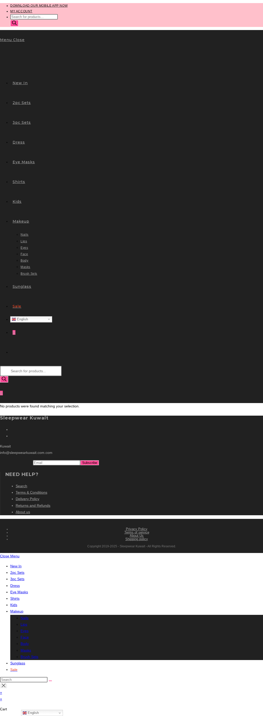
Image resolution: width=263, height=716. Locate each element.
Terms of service (136, 532)
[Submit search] (50, 680)
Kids (13, 605)
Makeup (16, 611)
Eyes (25, 631)
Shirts (15, 598)
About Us (137, 536)
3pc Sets (17, 579)
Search (21, 486)
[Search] (14, 23)
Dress (15, 586)
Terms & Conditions (31, 492)
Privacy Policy (136, 529)
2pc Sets (17, 572)
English (22, 319)
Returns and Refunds (33, 505)
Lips (24, 624)
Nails (25, 618)
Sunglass (17, 663)
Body (25, 644)
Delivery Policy (27, 499)
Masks (26, 650)
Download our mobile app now (39, 5)
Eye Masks (19, 592)
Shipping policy (136, 539)
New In (16, 566)
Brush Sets (29, 657)
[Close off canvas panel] (3, 686)
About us (23, 512)
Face (25, 637)
